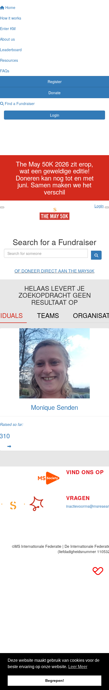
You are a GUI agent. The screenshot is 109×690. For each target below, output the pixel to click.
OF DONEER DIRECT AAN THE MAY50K (54, 271)
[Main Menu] (2, 207)
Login (54, 115)
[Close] (107, 207)
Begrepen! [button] (54, 680)
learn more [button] (77, 667)
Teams (48, 315)
